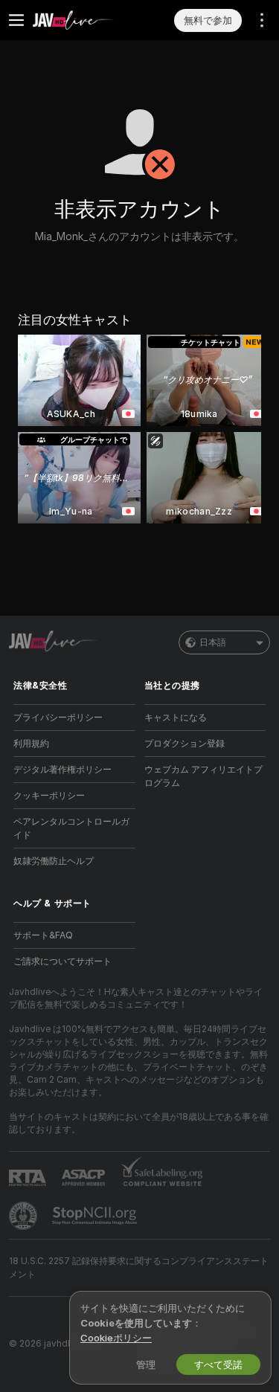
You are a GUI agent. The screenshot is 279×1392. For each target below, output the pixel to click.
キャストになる (175, 717)
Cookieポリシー (116, 1338)
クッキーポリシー (49, 795)
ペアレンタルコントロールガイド (71, 828)
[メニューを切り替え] (16, 20)
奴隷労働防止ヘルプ (53, 860)
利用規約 (31, 743)
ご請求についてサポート (62, 961)
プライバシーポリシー (58, 717)
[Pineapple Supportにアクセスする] (24, 1216)
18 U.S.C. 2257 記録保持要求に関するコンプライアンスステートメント (139, 1267)
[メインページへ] (86, 20)
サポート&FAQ (43, 935)
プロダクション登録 (184, 743)
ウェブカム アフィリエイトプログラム (203, 776)
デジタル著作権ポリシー (62, 769)
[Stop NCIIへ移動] (96, 1216)
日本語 (212, 642)
